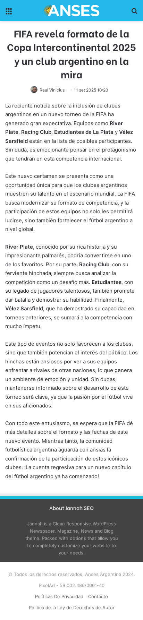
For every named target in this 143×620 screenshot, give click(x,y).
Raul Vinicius (52, 90)
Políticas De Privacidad (59, 596)
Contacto (98, 596)
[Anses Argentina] (71, 10)
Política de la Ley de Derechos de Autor (72, 607)
